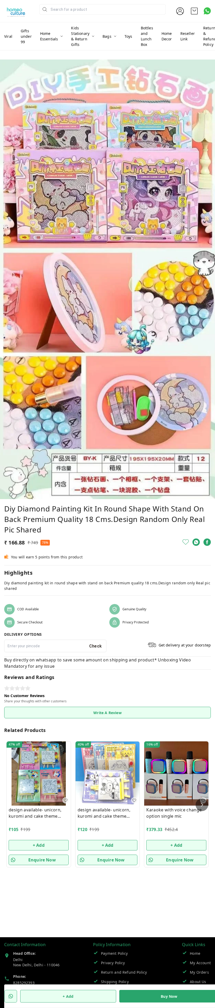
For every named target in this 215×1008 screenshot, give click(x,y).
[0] (194, 11)
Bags (107, 36)
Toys (128, 36)
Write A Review (107, 712)
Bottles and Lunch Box (147, 36)
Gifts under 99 (26, 36)
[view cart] (194, 11)
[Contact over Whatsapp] (207, 10)
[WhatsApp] (196, 542)
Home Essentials (49, 36)
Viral (8, 36)
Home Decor (167, 36)
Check (95, 646)
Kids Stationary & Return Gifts (80, 36)
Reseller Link (187, 36)
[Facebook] (207, 542)
